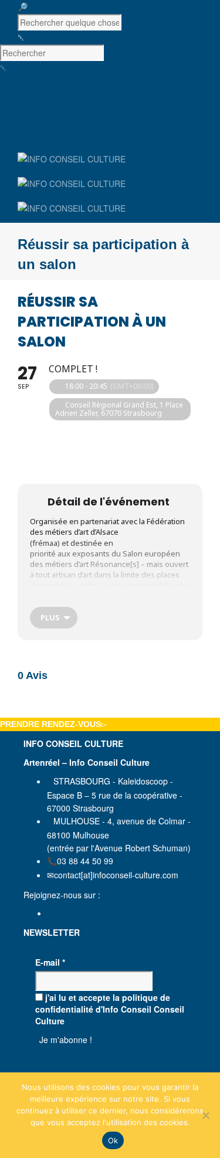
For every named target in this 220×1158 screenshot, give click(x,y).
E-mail (50, 962)
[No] (205, 1115)
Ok (113, 1140)
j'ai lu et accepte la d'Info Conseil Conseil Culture (109, 1009)
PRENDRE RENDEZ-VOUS (50, 724)
